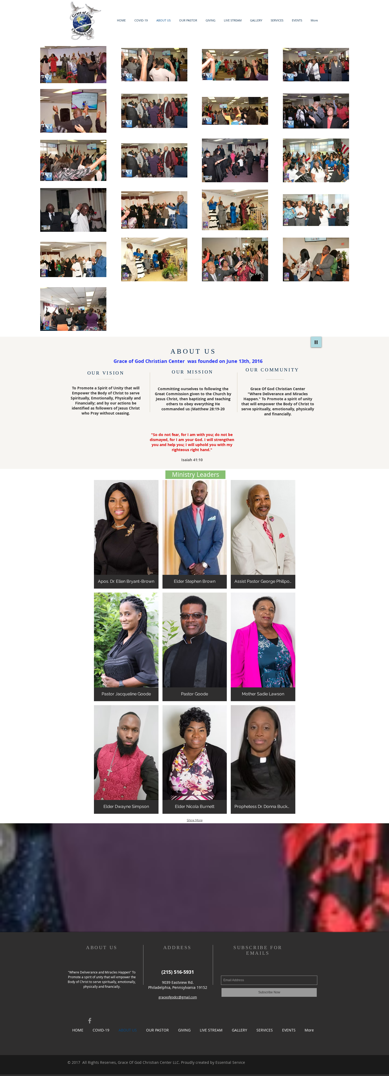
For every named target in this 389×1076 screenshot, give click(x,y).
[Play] (316, 342)
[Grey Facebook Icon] (89, 1020)
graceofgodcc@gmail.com (178, 997)
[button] (195, 474)
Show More (194, 820)
